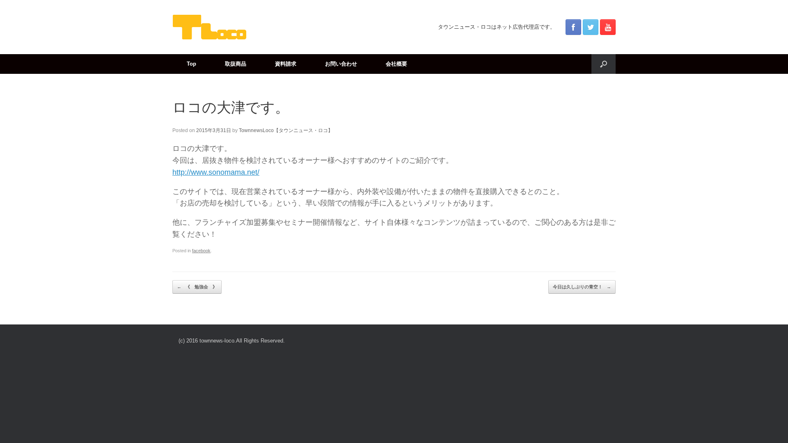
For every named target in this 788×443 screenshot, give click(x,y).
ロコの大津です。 (230, 107)
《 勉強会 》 (197, 286)
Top (191, 64)
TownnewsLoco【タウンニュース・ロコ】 (286, 130)
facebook (201, 250)
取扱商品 (235, 64)
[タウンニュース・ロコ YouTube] (608, 27)
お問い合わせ (341, 64)
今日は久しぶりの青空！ (582, 286)
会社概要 (396, 64)
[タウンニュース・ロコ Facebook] (573, 27)
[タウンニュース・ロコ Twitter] (590, 27)
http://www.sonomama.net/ (215, 172)
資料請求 (285, 64)
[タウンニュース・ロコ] (209, 27)
